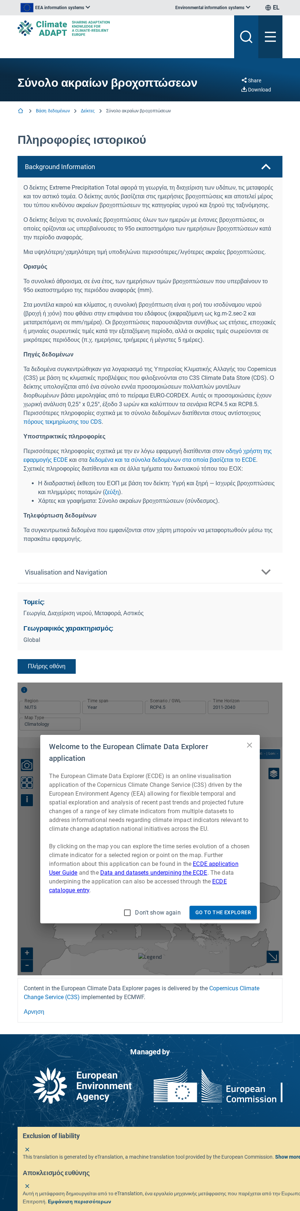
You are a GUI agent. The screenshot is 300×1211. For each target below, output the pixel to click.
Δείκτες (88, 110)
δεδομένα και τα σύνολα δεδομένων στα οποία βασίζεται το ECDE (172, 459)
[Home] (21, 111)
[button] (150, 166)
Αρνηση (34, 1011)
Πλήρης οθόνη (46, 666)
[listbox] (55, 7)
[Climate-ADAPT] (123, 28)
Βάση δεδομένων (53, 110)
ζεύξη (112, 492)
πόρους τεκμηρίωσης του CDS (62, 421)
